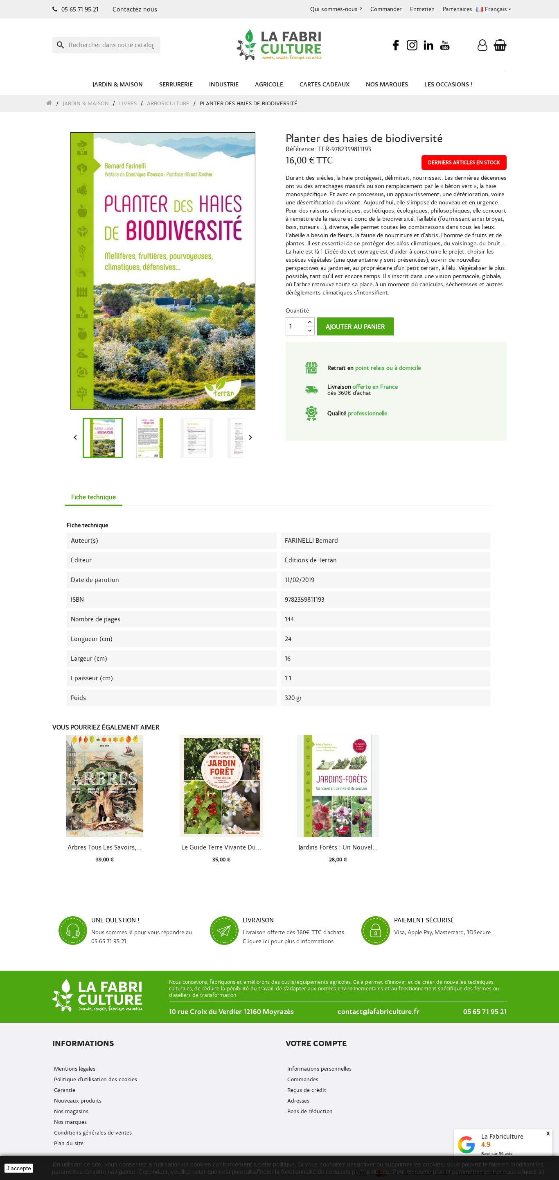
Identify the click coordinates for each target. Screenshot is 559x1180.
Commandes (302, 1079)
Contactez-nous (135, 9)
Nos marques (387, 84)
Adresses (297, 1100)
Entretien (422, 9)
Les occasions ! (448, 84)
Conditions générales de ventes (92, 1132)
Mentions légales (73, 1068)
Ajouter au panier (355, 327)
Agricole (269, 84)
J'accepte (19, 1168)
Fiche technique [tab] (93, 497)
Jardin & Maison (117, 84)
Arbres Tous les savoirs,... (105, 847)
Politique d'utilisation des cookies (94, 1079)
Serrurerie (176, 84)
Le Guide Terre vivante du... (221, 847)
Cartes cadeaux (324, 84)
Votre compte (316, 1043)
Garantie (63, 1090)
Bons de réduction (309, 1111)
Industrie (224, 84)
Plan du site (67, 1143)
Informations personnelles (319, 1068)
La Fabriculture (502, 1136)
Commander (386, 9)
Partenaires (457, 9)
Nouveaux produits (76, 1100)
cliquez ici (531, 1171)
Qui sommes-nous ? (336, 9)
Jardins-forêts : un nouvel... (338, 847)
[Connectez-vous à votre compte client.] (482, 47)
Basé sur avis (496, 1153)
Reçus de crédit (306, 1090)
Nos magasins (70, 1111)
